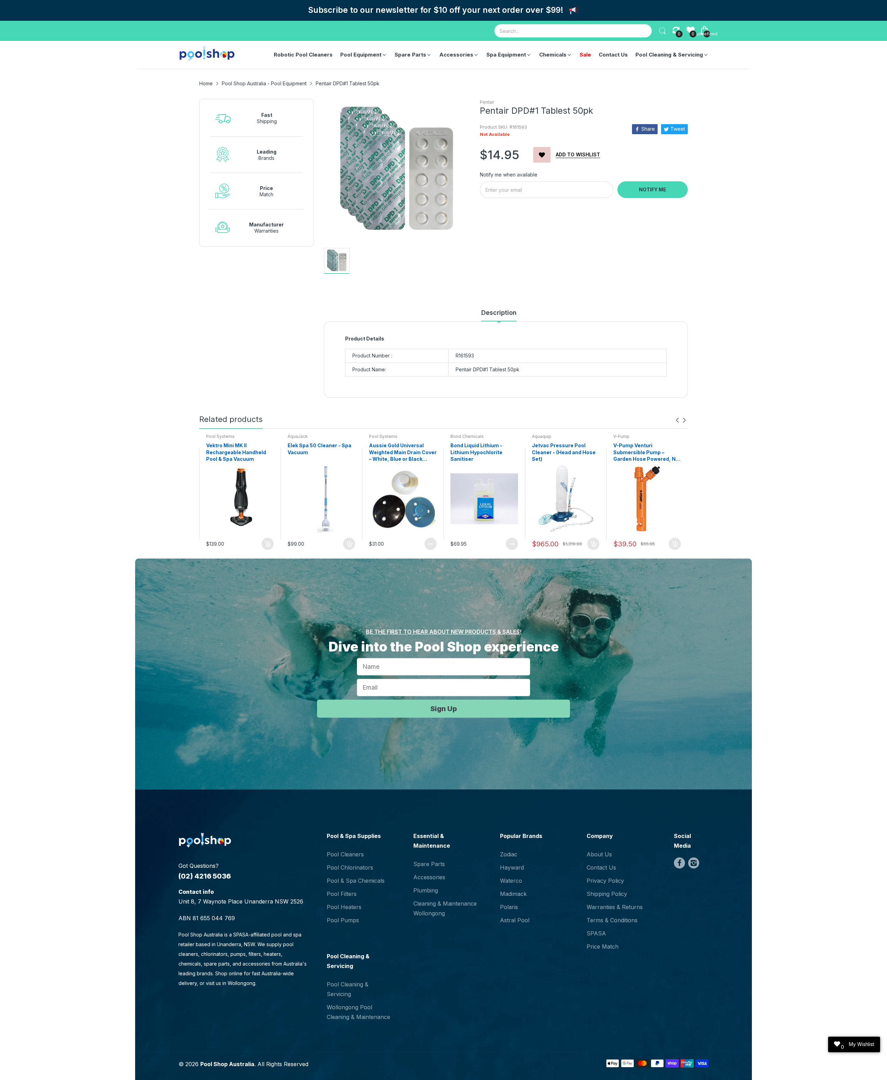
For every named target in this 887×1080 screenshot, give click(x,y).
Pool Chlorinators (350, 867)
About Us (599, 854)
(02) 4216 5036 (204, 876)
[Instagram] (693, 863)
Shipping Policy (607, 893)
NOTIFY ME (652, 189)
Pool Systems (220, 436)
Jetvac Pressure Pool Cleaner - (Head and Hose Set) (564, 452)
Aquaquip (541, 436)
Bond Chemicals (467, 436)
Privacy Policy (605, 880)
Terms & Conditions (612, 920)
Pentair (487, 102)
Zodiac (508, 854)
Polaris (509, 907)
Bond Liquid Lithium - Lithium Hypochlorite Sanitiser (476, 452)
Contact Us (601, 867)
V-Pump (621, 436)
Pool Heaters (344, 907)
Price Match (602, 946)
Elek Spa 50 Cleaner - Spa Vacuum (319, 448)
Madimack (513, 893)
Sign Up (443, 709)
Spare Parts (429, 864)
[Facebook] (679, 863)
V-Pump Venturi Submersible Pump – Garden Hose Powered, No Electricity (646, 452)
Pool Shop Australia (227, 1064)
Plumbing (425, 890)
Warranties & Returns (615, 907)
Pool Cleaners (345, 854)
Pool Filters (342, 893)
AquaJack (298, 436)
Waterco (511, 880)
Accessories (429, 877)
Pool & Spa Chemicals (356, 880)
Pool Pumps (343, 920)
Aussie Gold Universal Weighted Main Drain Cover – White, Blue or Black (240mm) (403, 452)
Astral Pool (514, 920)
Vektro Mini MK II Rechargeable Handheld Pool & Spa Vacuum (236, 452)
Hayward (512, 867)
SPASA (596, 933)
